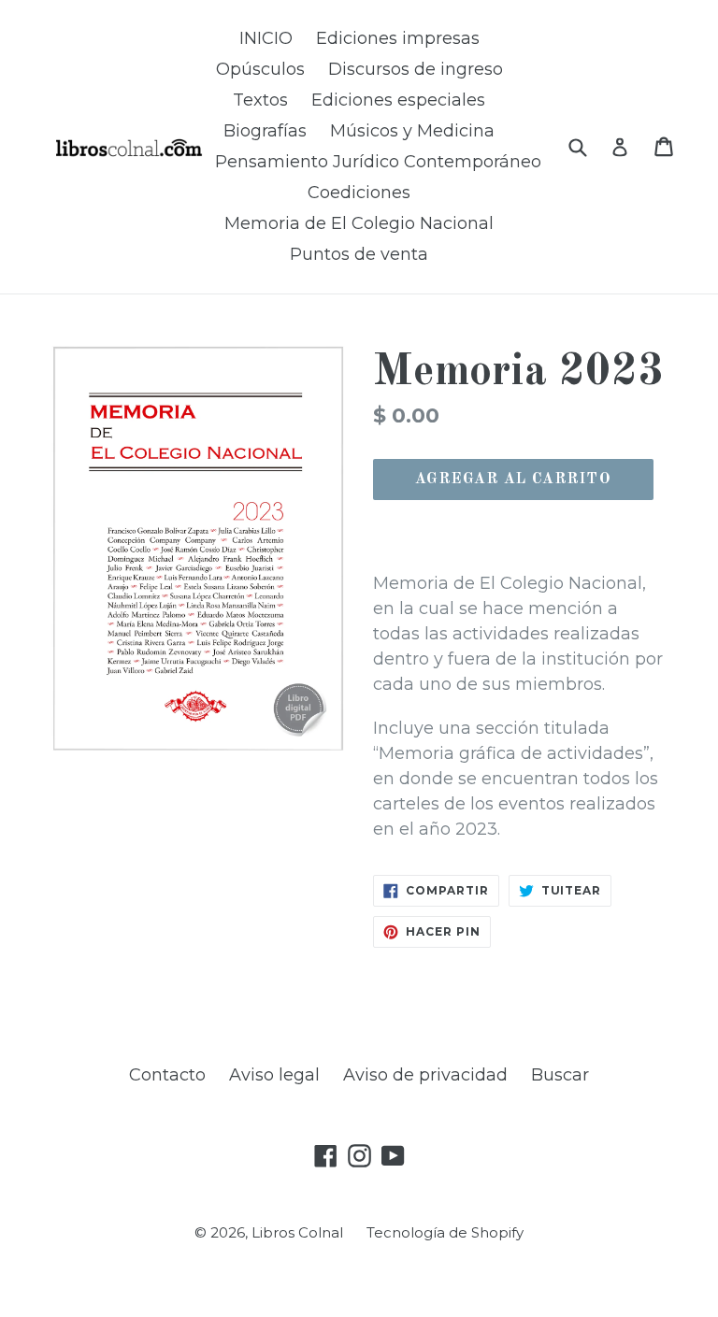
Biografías (265, 131)
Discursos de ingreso (415, 69)
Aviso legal (274, 1075)
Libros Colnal (297, 1232)
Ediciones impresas (398, 38)
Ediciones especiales (398, 100)
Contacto (167, 1075)
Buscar (560, 1075)
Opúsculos (260, 69)
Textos (260, 100)
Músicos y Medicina (412, 131)
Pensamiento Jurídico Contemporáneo (378, 161)
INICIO (266, 38)
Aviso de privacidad (425, 1075)
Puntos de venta (359, 254)
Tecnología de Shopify (445, 1232)
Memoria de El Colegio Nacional (359, 223)
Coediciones (359, 192)
